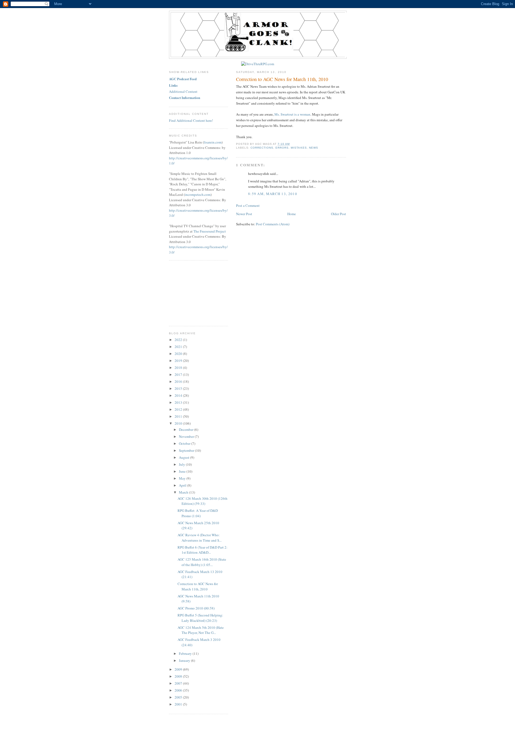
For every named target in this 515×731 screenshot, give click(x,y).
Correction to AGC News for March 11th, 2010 (282, 79)
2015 (179, 388)
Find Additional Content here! (191, 120)
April (183, 485)
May (182, 478)
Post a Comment (248, 205)
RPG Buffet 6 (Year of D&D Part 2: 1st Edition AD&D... (202, 550)
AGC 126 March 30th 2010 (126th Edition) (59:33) (202, 501)
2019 (179, 360)
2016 (179, 381)
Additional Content (183, 91)
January (185, 660)
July (182, 464)
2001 (179, 704)
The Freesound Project (209, 231)
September (187, 450)
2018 (179, 367)
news (313, 147)
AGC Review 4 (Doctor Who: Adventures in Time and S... (200, 537)
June (182, 471)
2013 (179, 402)
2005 (179, 697)
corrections (262, 147)
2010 (179, 423)
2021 (179, 346)
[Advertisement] (196, 292)
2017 (179, 374)
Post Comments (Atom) (272, 224)
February (186, 653)
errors (282, 147)
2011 (179, 416)
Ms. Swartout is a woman (292, 114)
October (185, 443)
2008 (179, 676)
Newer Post (244, 213)
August (184, 457)
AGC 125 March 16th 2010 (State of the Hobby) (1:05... (202, 562)
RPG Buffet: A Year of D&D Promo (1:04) (198, 513)
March (184, 492)
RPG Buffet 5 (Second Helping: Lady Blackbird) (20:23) (200, 618)
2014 (179, 395)
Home (291, 213)
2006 (179, 690)
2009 (179, 669)
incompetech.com (198, 194)
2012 (179, 409)
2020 (179, 353)
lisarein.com (213, 142)
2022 (179, 339)
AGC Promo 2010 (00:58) (196, 608)
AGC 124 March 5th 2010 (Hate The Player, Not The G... (201, 630)
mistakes (299, 147)
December (186, 429)
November (187, 436)
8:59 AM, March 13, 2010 (272, 193)
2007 (179, 683)
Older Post (338, 213)
